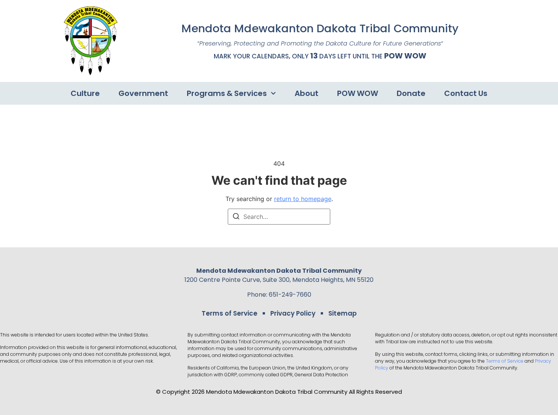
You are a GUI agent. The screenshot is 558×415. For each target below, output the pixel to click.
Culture (85, 93)
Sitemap (342, 313)
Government (143, 93)
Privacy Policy (292, 313)
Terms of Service (229, 313)
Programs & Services (227, 93)
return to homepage (302, 199)
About (306, 93)
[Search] (236, 217)
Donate (411, 93)
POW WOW (405, 55)
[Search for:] (279, 217)
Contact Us (465, 93)
